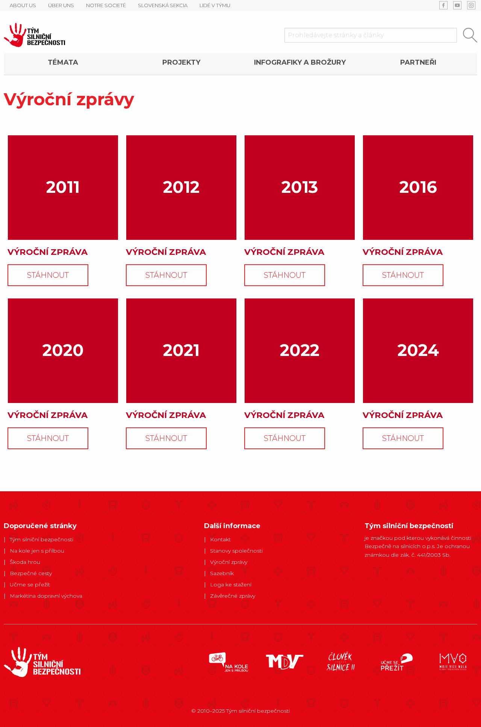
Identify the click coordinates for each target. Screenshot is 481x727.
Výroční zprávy (228, 562)
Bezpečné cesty (31, 573)
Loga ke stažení (230, 584)
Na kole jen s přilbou (37, 550)
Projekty (181, 62)
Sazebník (222, 573)
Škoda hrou (25, 562)
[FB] (443, 5)
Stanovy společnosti (236, 550)
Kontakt (220, 539)
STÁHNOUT (48, 275)
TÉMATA (63, 62)
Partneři (418, 62)
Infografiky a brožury (300, 62)
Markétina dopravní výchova (46, 595)
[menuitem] (63, 64)
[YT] (457, 5)
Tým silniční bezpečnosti (41, 539)
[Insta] (471, 5)
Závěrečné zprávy (232, 595)
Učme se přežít (30, 584)
